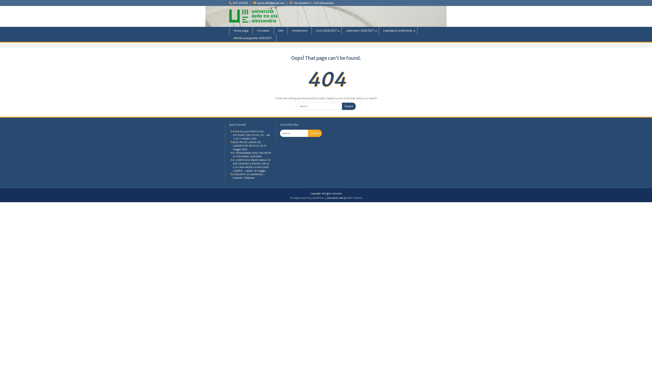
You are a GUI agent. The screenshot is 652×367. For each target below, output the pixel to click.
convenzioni (299, 30)
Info (280, 30)
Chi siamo (263, 30)
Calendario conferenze (397, 30)
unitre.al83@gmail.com (271, 3)
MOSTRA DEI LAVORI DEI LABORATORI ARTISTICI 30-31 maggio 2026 (250, 146)
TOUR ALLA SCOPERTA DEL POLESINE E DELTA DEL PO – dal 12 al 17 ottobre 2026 (251, 135)
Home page (241, 30)
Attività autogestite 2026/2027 (252, 38)
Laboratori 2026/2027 (360, 30)
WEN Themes (354, 197)
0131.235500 (240, 3)
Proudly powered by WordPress (307, 197)
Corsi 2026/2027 (326, 30)
